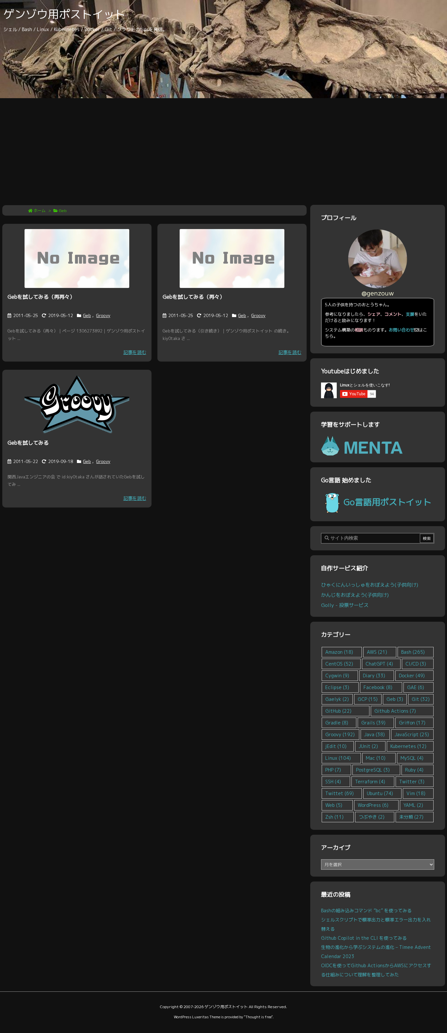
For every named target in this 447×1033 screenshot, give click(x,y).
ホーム (39, 210)
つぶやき (371, 817)
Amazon (339, 652)
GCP (368, 699)
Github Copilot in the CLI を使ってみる (364, 938)
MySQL (412, 758)
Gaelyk (337, 699)
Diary (374, 675)
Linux (338, 758)
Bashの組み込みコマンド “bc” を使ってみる (366, 910)
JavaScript (412, 734)
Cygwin (337, 675)
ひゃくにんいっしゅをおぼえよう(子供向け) (369, 584)
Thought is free (258, 1017)
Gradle (336, 723)
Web (333, 805)
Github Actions (395, 711)
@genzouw (378, 293)
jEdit (336, 746)
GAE (415, 687)
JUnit (368, 746)
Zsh (334, 817)
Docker (412, 675)
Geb (87, 315)
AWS (377, 652)
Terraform (370, 781)
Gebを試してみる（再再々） (41, 296)
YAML (413, 805)
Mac (375, 758)
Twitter (411, 781)
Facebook (378, 687)
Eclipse (337, 687)
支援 (410, 314)
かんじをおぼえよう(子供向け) (355, 594)
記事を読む (134, 352)
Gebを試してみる (28, 442)
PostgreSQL (373, 770)
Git (421, 699)
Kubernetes (408, 746)
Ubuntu (380, 793)
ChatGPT (379, 664)
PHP (333, 770)
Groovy (103, 315)
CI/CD (415, 664)
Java (374, 734)
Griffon (412, 723)
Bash (413, 652)
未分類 (411, 817)
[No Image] (77, 258)
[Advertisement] (223, 147)
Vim (415, 793)
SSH (333, 781)
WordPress (373, 805)
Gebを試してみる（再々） (194, 296)
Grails (373, 723)
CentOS (339, 664)
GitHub (338, 711)
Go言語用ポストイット (387, 502)
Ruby (414, 770)
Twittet (339, 793)
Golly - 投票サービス (344, 605)
